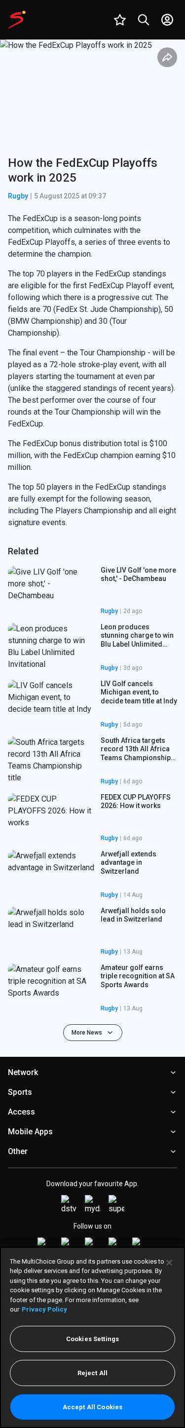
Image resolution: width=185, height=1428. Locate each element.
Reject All (92, 1373)
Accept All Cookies (92, 1407)
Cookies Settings (92, 1339)
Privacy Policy (44, 1309)
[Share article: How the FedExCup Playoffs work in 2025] (167, 57)
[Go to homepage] (17, 20)
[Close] (169, 1263)
